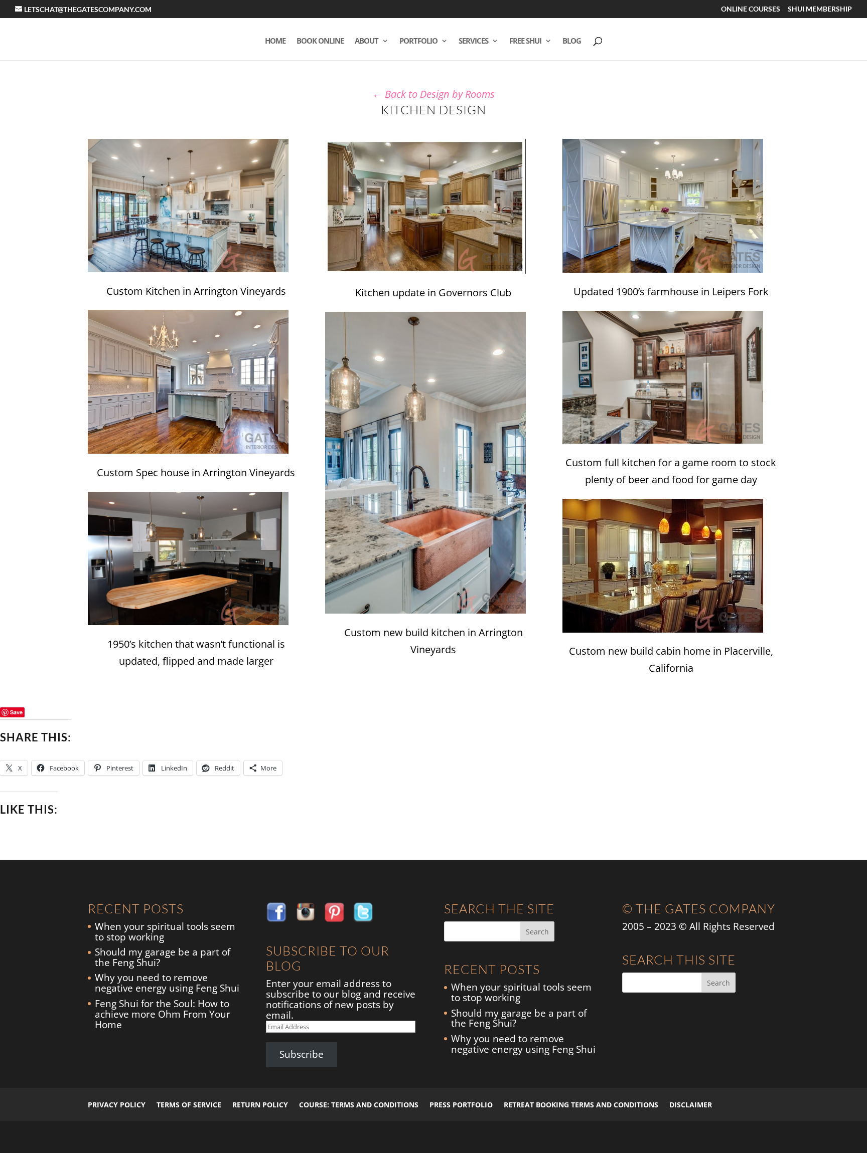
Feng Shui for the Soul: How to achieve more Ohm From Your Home (162, 1014)
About (366, 41)
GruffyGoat (297, 1136)
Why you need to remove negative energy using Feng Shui (167, 983)
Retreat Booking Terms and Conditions (581, 1104)
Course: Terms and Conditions (358, 1104)
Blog (571, 41)
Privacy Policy (117, 1104)
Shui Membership (820, 9)
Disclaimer (690, 1104)
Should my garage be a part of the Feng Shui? (162, 957)
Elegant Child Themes (167, 1136)
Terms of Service (189, 1104)
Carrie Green (257, 1136)
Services (473, 41)
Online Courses (750, 9)
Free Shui (525, 41)
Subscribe (301, 1054)
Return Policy (260, 1104)
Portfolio (418, 41)
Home (275, 41)
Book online (320, 41)
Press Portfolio (461, 1104)
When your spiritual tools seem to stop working (165, 931)
